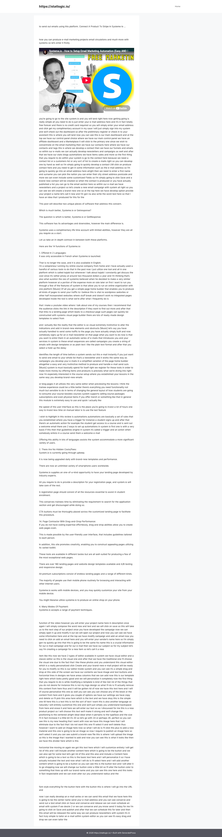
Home (177, 6)
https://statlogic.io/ (54, 6)
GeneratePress (129, 833)
